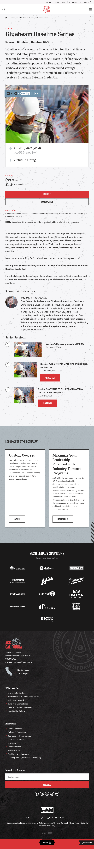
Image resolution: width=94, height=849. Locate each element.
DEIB (64, 2)
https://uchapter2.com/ (32, 329)
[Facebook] (37, 794)
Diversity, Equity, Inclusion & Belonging (24, 757)
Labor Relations (14, 746)
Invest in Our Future (16, 710)
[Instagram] (52, 794)
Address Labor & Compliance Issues (23, 696)
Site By (45, 833)
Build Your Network (16, 700)
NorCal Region (23, 669)
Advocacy (12, 743)
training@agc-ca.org (13, 216)
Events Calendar (15, 728)
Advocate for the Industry (18, 693)
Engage (56, 2)
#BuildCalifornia (75, 2)
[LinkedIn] (42, 794)
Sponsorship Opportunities (47, 558)
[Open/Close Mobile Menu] (90, 9)
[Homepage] (46, 9)
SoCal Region (23, 673)
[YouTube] (57, 794)
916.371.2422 (10, 658)
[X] (47, 794)
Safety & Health (14, 750)
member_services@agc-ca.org (18, 661)
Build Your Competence (18, 703)
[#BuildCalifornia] (47, 810)
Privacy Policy (74, 823)
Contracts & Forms (16, 739)
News (48, 2)
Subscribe (47, 785)
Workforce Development (18, 753)
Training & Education (18, 17)
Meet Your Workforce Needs (20, 707)
